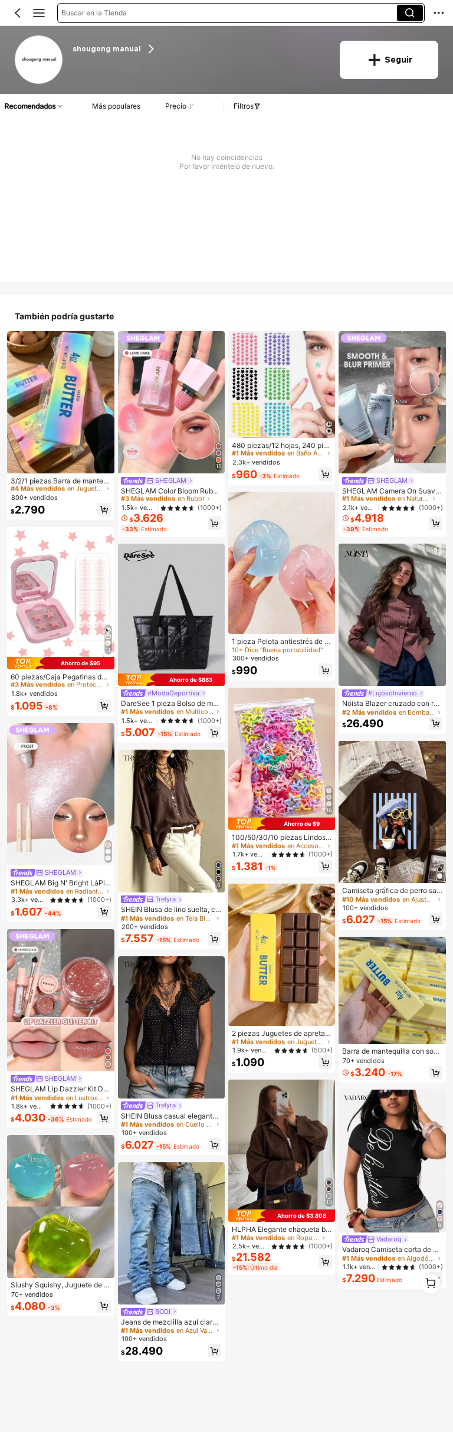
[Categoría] (39, 13)
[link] (39, 60)
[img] (60, 663)
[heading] (199, 49)
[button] (17, 13)
